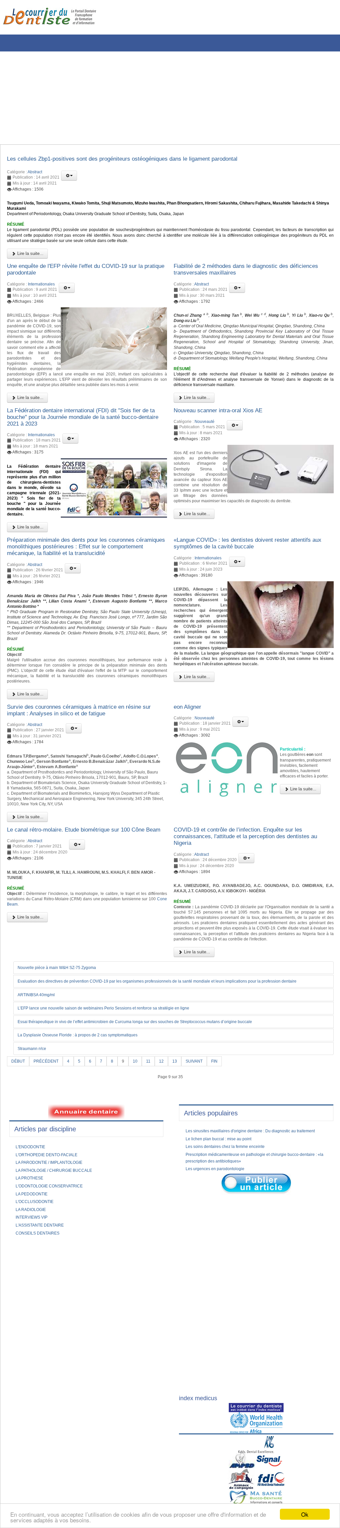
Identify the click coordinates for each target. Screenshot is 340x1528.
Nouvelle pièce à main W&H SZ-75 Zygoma (64, 1102)
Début (19, 1203)
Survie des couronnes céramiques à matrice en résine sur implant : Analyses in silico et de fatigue (86, 803)
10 (142, 1203)
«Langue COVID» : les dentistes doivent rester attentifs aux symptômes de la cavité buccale (242, 601)
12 (170, 1203)
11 (156, 1203)
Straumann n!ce (35, 1190)
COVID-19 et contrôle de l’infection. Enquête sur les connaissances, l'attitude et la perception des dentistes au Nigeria (250, 950)
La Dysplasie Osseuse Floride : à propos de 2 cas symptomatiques (89, 1177)
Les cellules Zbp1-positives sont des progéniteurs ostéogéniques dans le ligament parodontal (143, 160)
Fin (227, 1203)
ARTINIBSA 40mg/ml (40, 1136)
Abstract (35, 174)
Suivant (205, 1203)
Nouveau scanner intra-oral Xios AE (226, 452)
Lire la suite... (29, 264)
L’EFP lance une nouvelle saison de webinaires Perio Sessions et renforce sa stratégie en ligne (118, 1150)
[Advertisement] (168, 97)
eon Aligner (190, 799)
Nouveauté (204, 464)
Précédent (50, 1203)
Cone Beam (59, 1032)
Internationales (41, 298)
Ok (304, 1514)
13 (184, 1203)
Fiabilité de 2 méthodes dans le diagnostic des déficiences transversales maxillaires (241, 282)
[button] (69, 178)
